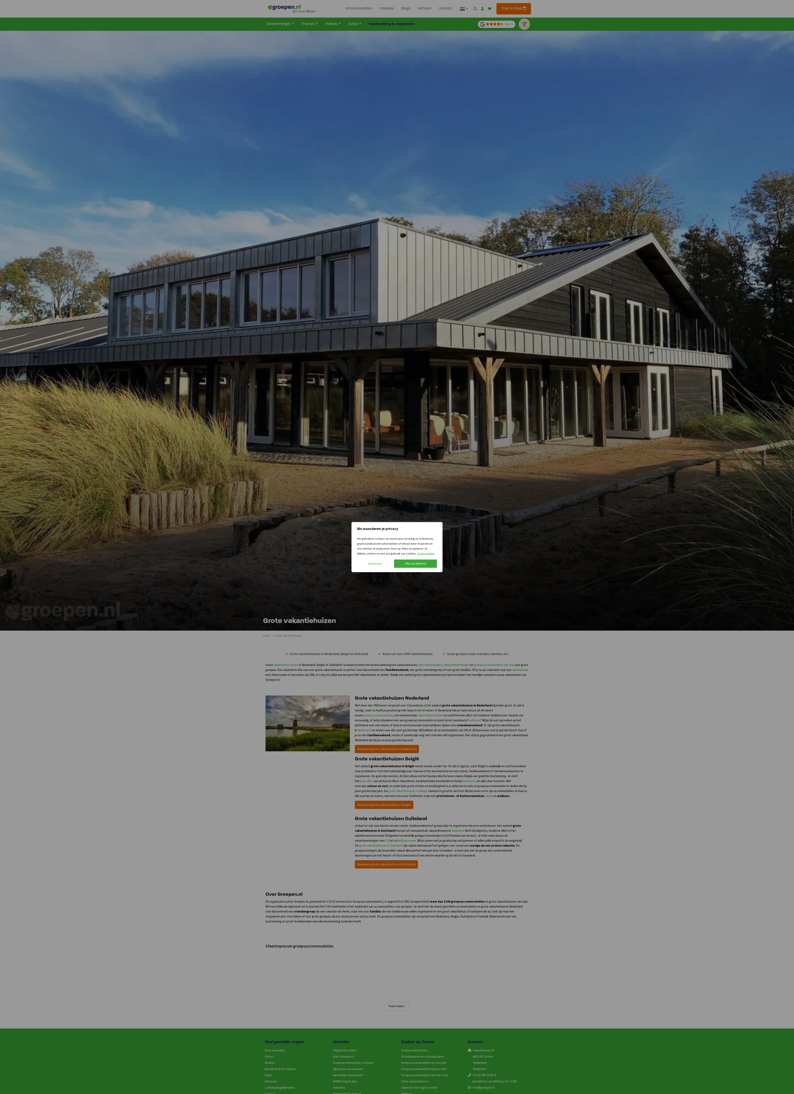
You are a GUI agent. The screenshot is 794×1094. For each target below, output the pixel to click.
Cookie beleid (425, 554)
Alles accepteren (415, 564)
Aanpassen (375, 564)
